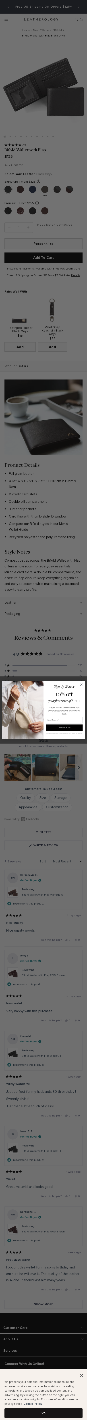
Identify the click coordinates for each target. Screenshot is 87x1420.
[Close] (82, 1375)
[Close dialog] (81, 684)
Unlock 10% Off (64, 727)
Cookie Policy (32, 1404)
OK (43, 1413)
